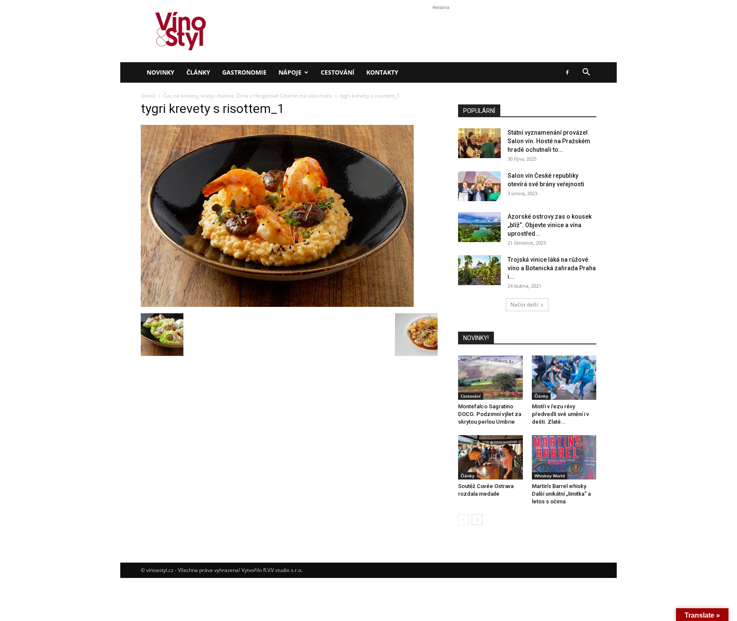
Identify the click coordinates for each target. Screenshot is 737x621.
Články (198, 72)
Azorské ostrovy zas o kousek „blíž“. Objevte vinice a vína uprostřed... (550, 225)
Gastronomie (244, 72)
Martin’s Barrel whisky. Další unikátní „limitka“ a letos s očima (561, 494)
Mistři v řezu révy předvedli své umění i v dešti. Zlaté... (560, 414)
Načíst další (524, 304)
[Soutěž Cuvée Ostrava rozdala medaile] (490, 457)
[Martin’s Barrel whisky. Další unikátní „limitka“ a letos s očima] (564, 457)
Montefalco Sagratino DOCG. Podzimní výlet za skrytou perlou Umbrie (489, 414)
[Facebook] (567, 72)
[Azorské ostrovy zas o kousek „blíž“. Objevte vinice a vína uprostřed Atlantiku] (479, 227)
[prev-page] (463, 519)
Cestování (337, 72)
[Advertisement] (368, 146)
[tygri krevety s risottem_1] (277, 304)
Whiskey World (549, 476)
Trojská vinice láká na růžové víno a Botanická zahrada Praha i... (552, 268)
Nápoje (290, 72)
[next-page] (477, 519)
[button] (586, 73)
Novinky (160, 72)
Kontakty (382, 72)
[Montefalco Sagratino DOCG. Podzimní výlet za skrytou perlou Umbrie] (490, 377)
